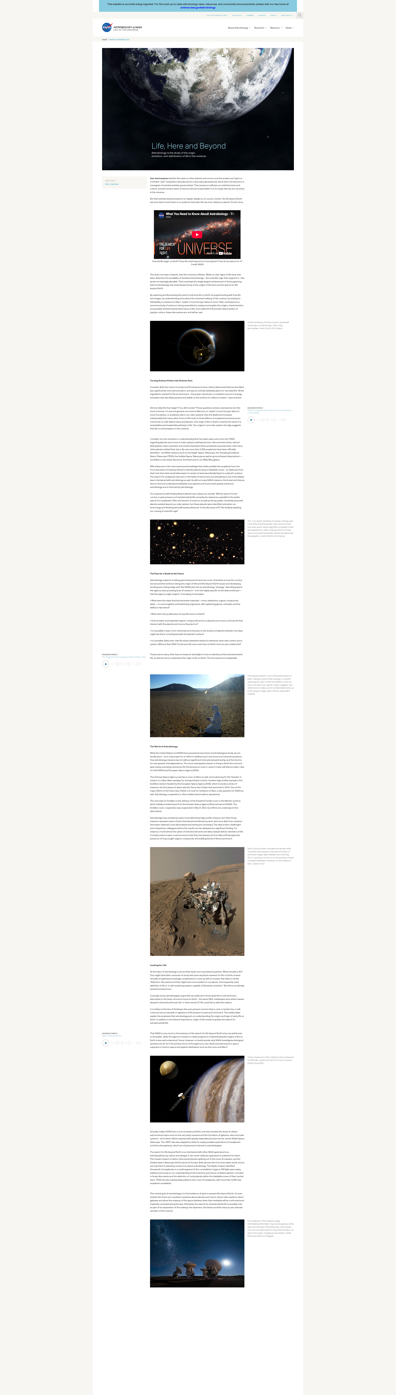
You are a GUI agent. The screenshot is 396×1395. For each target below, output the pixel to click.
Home (104, 40)
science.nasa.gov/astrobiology (198, 7)
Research (259, 27)
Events (273, 15)
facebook (114, 1347)
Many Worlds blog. (232, 1323)
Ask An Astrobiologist (217, 15)
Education (237, 15)
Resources (286, 15)
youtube (120, 1347)
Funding (262, 15)
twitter (107, 1347)
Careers (250, 15)
